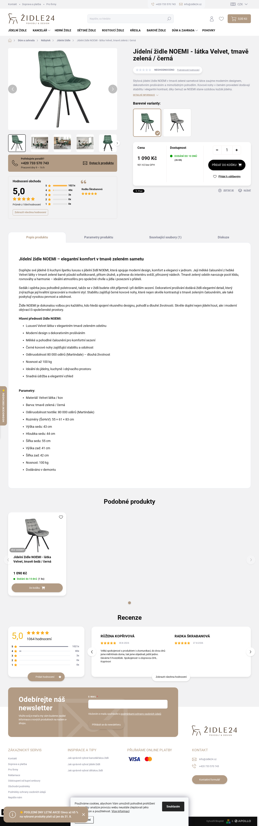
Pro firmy (51, 4)
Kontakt (12, 4)
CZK (240, 4)
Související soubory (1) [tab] (165, 237)
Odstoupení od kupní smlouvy (24, 780)
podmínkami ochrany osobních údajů (141, 713)
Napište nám (15, 797)
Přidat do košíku (224, 165)
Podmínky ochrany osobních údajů (27, 792)
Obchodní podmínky (19, 786)
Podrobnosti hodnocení (188, 70)
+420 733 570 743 (35, 163)
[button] (129, 602)
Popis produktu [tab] (37, 237)
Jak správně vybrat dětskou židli (85, 770)
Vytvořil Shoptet (215, 821)
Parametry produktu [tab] (98, 237)
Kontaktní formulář (209, 779)
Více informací (121, 811)
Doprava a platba (31, 4)
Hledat (169, 18)
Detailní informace (144, 95)
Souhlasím (173, 806)
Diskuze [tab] (223, 237)
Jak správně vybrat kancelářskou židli (88, 758)
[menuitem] (18, 30)
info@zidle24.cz (208, 759)
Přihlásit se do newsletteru (106, 724)
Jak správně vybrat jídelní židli (84, 764)
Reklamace (14, 775)
